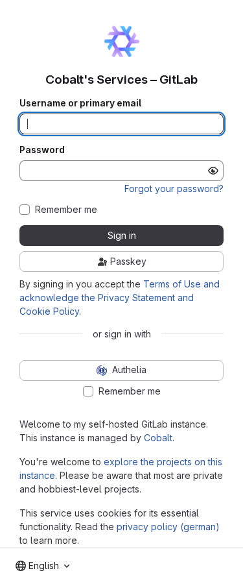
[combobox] (42, 566)
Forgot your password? (174, 188)
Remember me (66, 209)
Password (42, 150)
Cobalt (158, 437)
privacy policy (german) (168, 526)
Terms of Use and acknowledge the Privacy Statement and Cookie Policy (119, 297)
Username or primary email (80, 103)
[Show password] (213, 170)
